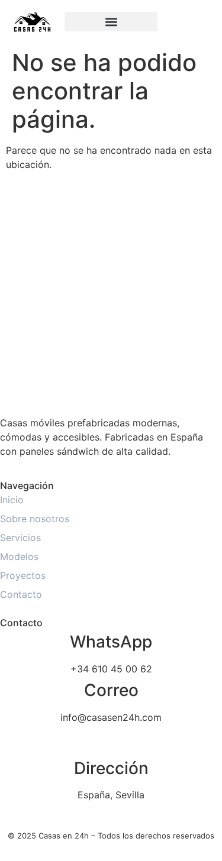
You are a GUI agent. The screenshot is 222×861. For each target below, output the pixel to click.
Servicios (20, 537)
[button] (111, 21)
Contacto (21, 594)
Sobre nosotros (34, 519)
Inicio (12, 500)
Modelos (19, 556)
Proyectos (23, 575)
